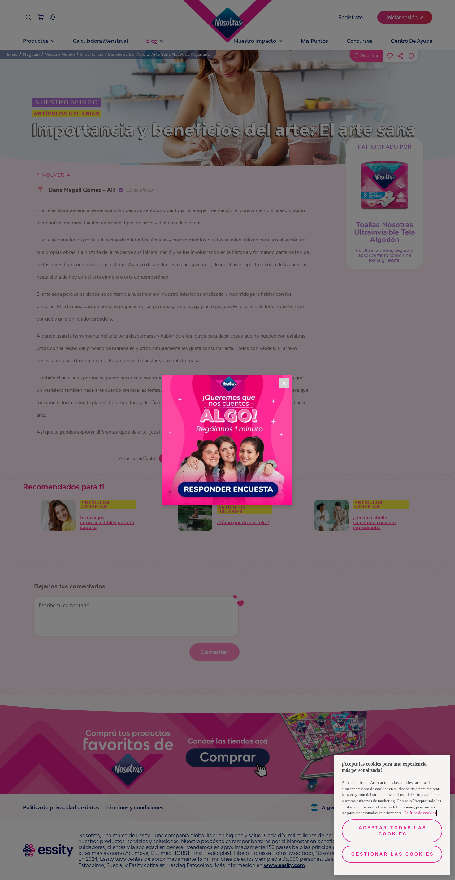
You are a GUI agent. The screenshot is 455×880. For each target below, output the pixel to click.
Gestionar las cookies (392, 853)
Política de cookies (420, 813)
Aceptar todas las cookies (393, 830)
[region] (392, 815)
